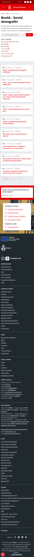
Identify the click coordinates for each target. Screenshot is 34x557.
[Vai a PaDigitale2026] (11, 258)
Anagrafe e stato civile (7, 297)
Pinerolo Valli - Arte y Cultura (9, 514)
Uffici (2, 272)
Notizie (18, 67)
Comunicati (4, 345)
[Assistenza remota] (26, 546)
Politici (3, 283)
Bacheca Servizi (5, 460)
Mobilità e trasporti (6, 318)
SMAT (2, 511)
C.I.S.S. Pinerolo (5, 503)
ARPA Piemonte (5, 509)
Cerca (29, 35)
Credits (3, 473)
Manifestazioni (5, 353)
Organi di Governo (6, 267)
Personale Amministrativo (8, 280)
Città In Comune (20, 546)
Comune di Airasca (19, 7)
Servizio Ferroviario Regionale (9, 524)
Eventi (3, 362)
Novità (6, 13)
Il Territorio (4, 368)
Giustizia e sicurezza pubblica (9, 313)
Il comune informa (6, 351)
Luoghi (3, 365)
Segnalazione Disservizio (7, 455)
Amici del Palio (5, 490)
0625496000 (7, 386)
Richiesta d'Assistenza (7, 457)
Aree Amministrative (6, 269)
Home (2, 13)
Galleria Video (4, 373)
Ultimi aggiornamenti (6, 476)
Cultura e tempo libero (7, 307)
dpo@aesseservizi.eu (10, 432)
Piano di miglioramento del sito (9, 447)
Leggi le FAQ (4, 449)
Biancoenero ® (12, 551)
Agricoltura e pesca (6, 292)
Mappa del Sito (5, 481)
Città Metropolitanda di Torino (9, 495)
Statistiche (4, 478)
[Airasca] (9, 7)
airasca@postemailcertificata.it (12, 392)
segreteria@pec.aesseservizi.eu (12, 434)
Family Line (4, 519)
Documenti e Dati (5, 275)
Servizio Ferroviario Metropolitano (10, 522)
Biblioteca (3, 343)
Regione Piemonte (6, 2)
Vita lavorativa (5, 328)
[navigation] (3, 7)
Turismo (3, 326)
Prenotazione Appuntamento (9, 452)
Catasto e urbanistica (7, 305)
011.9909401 (7, 384)
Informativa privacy (6, 465)
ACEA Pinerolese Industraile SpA (10, 501)
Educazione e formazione (8, 310)
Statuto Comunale (6, 463)
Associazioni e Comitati (7, 376)
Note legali (4, 468)
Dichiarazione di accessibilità (8, 444)
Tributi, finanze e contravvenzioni (10, 323)
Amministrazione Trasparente (9, 442)
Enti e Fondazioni (5, 277)
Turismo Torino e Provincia (8, 506)
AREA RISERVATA (17, 555)
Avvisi (19, 80)
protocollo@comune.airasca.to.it (13, 394)
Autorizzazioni (5, 302)
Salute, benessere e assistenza (9, 321)
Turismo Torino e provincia (8, 516)
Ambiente (3, 294)
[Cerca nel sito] (30, 7)
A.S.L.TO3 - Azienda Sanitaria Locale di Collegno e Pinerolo (17, 498)
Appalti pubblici (5, 299)
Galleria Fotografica (6, 370)
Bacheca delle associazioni (8, 338)
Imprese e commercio (7, 315)
